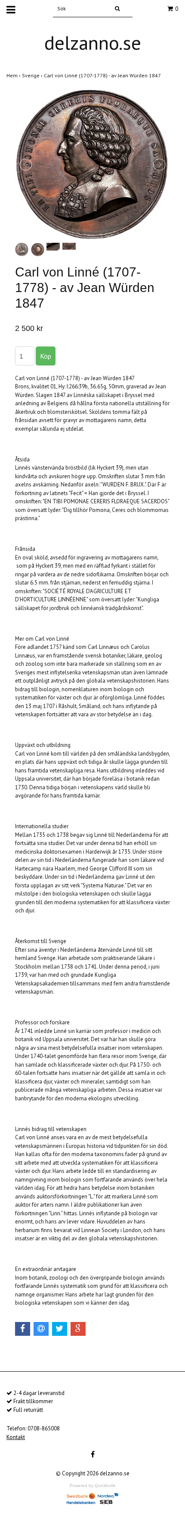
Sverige (33, 75)
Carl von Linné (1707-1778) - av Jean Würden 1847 (103, 75)
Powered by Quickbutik (92, 1485)
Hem (14, 75)
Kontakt (15, 1437)
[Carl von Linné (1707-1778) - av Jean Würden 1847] (92, 165)
